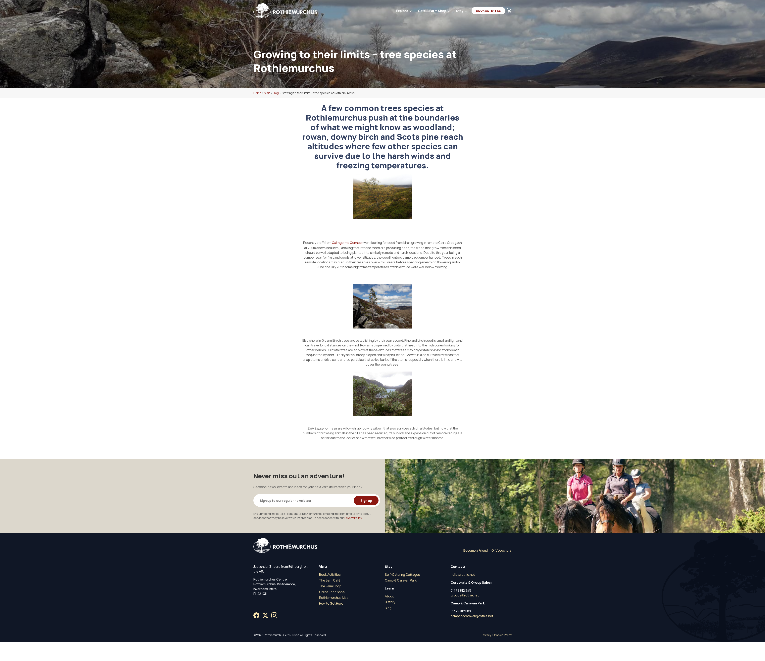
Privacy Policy (353, 518)
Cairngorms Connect (347, 242)
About (389, 596)
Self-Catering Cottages (402, 574)
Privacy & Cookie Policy (497, 635)
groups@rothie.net (465, 595)
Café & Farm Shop (432, 11)
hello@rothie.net (463, 574)
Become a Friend (475, 550)
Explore (402, 11)
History (390, 602)
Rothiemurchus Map (333, 597)
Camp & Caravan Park (401, 580)
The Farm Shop (330, 586)
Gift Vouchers (501, 550)
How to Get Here (331, 603)
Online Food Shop (332, 592)
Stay (460, 11)
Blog (388, 608)
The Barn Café (329, 580)
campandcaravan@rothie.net (472, 616)
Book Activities (488, 11)
